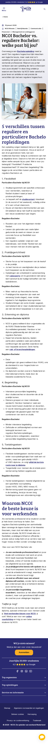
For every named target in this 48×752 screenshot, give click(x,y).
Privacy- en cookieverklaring (18, 720)
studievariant (28, 199)
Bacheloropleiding (25, 51)
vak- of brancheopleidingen (22, 349)
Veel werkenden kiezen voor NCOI (20, 613)
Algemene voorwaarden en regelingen (29, 708)
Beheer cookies (18, 714)
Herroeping (32, 714)
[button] (42, 737)
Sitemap (7, 708)
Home (5, 17)
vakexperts (14, 276)
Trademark (37, 720)
